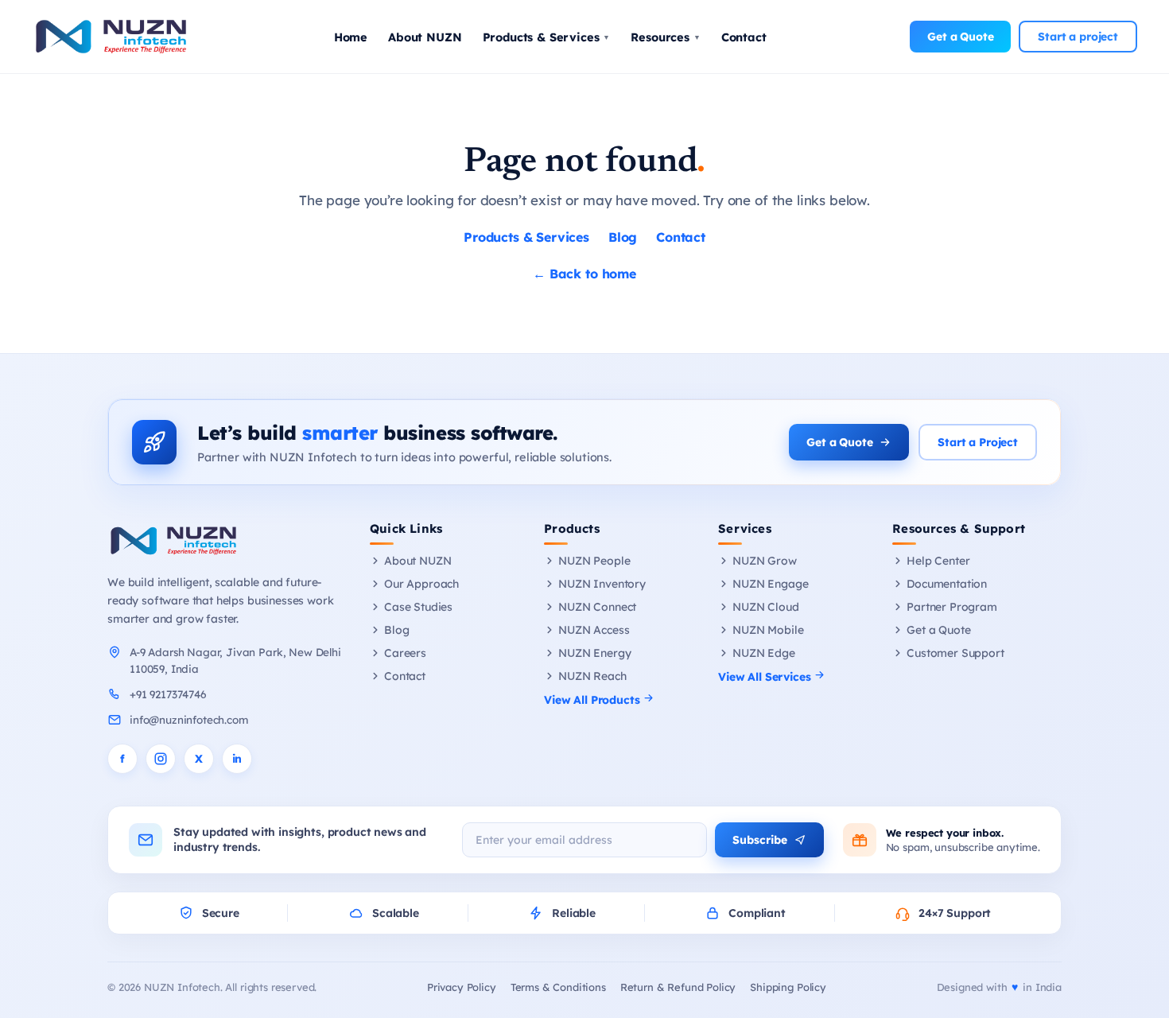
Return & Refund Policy (678, 987)
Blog (622, 237)
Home (350, 37)
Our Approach (421, 584)
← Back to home (584, 274)
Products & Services (547, 37)
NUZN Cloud (765, 607)
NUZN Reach (592, 676)
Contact (744, 37)
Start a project (1078, 36)
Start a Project (978, 442)
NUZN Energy (594, 653)
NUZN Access (593, 630)
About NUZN (424, 37)
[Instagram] (161, 759)
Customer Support (955, 653)
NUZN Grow (764, 561)
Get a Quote (960, 36)
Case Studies (418, 607)
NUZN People (594, 561)
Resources (665, 37)
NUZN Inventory (602, 584)
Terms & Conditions (558, 987)
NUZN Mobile (767, 630)
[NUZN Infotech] (225, 541)
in (237, 759)
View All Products (593, 700)
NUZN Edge (763, 653)
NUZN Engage (770, 584)
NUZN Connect (597, 607)
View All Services (766, 677)
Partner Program (952, 607)
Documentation (947, 584)
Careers (405, 653)
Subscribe (759, 840)
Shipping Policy (788, 987)
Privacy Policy (461, 987)
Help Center (938, 561)
